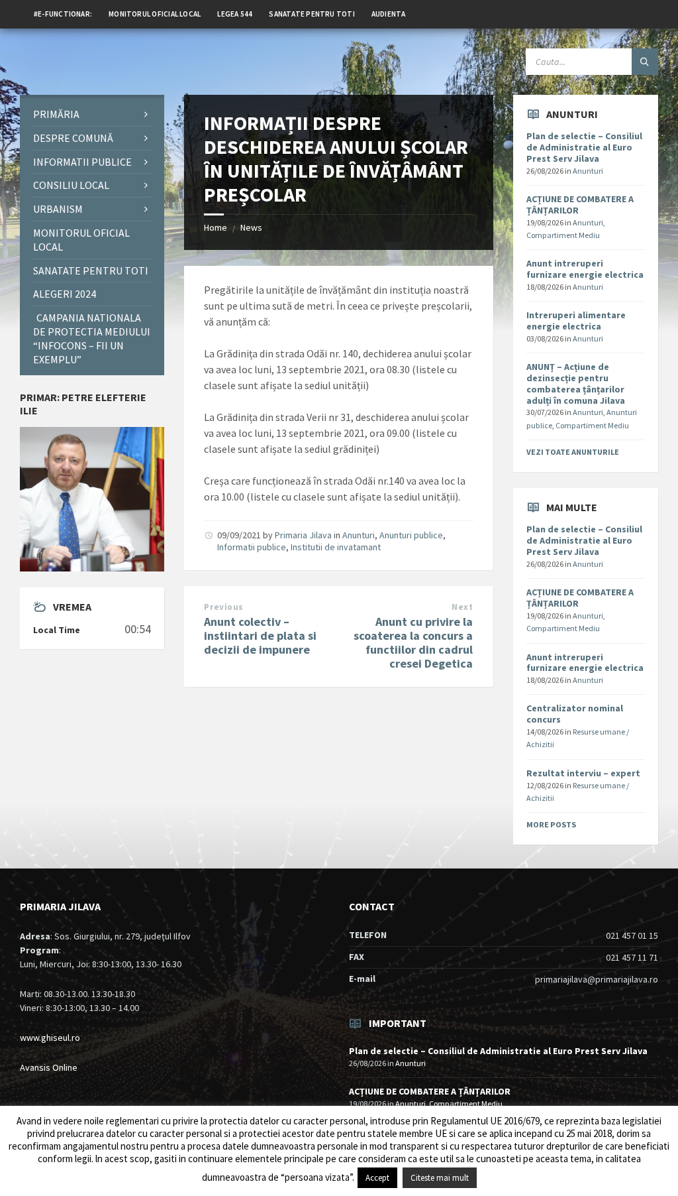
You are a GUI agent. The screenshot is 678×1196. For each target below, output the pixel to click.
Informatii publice (251, 547)
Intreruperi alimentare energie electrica (576, 320)
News (251, 227)
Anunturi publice (411, 535)
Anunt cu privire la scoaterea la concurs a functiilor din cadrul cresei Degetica (413, 642)
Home (215, 227)
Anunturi (358, 535)
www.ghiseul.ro (50, 1038)
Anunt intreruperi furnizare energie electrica (585, 268)
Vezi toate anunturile (572, 452)
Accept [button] (377, 1177)
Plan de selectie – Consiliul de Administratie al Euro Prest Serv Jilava (584, 147)
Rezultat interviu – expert (583, 773)
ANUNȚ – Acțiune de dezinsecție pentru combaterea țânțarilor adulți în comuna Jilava (575, 383)
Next (462, 607)
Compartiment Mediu (563, 235)
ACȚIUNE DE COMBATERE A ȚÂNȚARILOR (580, 204)
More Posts (551, 824)
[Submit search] (645, 61)
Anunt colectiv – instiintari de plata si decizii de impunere (260, 635)
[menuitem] (62, 13)
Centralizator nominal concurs (574, 713)
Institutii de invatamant (336, 547)
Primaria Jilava (303, 535)
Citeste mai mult (440, 1177)
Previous (223, 607)
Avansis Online (48, 1067)
